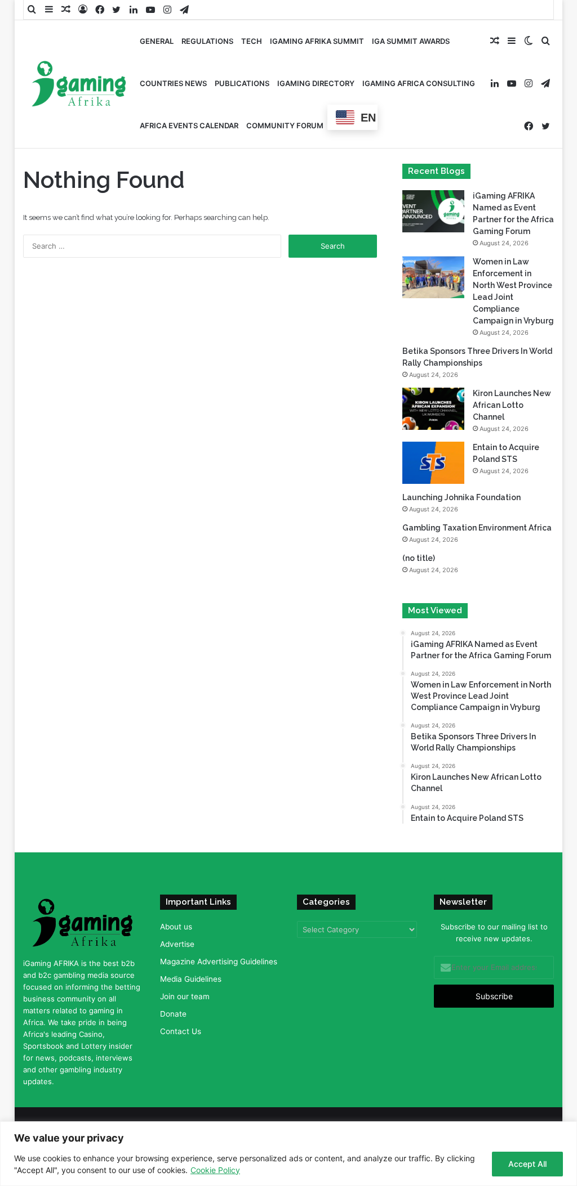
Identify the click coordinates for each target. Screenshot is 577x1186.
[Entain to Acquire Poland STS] (433, 463)
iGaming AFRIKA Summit (317, 41)
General (157, 41)
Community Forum (284, 125)
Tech (251, 41)
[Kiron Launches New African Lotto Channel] (433, 409)
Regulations (207, 41)
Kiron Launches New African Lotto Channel (512, 405)
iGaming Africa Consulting (418, 83)
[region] (288, 1153)
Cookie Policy (215, 1170)
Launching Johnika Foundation (461, 497)
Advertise (177, 944)
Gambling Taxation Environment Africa (477, 527)
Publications (242, 83)
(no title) (418, 558)
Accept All (527, 1164)
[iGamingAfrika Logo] (79, 85)
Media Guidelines (190, 978)
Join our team (185, 996)
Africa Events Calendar (189, 125)
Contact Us (180, 1031)
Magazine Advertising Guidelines (218, 961)
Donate (173, 1013)
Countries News (173, 83)
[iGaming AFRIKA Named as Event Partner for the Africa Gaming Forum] (433, 211)
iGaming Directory (315, 83)
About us (176, 926)
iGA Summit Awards (411, 41)
